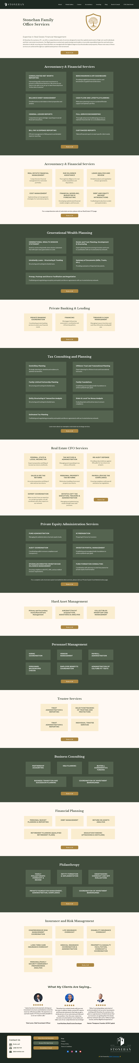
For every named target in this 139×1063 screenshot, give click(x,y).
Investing (98, 4)
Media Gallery (69, 4)
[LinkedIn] (76, 1051)
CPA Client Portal (128, 4)
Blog (106, 4)
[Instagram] (72, 1051)
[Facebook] (68, 1051)
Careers (79, 4)
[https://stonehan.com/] (14, 4)
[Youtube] (80, 1051)
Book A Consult (115, 4)
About (60, 4)
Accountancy (88, 4)
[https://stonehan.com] (110, 1044)
